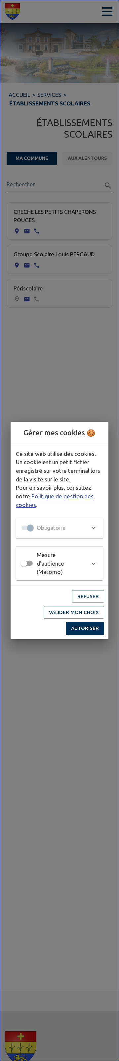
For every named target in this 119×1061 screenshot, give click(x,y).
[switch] (24, 563)
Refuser (88, 596)
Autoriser (85, 628)
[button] (59, 528)
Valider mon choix (74, 612)
